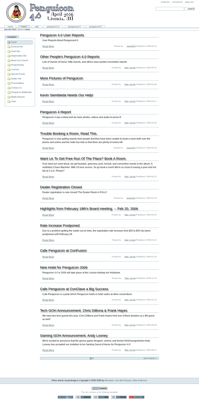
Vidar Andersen (140, 380)
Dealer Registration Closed (61, 187)
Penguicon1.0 (53, 26)
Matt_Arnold (130, 68)
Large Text (189, 2)
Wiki (36, 26)
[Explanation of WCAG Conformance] (84, 397)
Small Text (165, 2)
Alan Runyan (125, 380)
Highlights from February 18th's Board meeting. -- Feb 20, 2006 (89, 209)
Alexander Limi (111, 380)
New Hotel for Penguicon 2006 (63, 267)
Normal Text (177, 2)
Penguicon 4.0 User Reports (62, 35)
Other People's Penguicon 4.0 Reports (70, 57)
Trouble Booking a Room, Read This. (68, 133)
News (23, 26)
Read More (48, 46)
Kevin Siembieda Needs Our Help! (66, 95)
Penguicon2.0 (74, 26)
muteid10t (131, 46)
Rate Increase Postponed (59, 225)
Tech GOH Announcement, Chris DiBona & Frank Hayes (83, 310)
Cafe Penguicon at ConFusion (63, 250)
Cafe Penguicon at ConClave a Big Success (74, 289)
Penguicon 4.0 (40, 13)
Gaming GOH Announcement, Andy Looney (74, 335)
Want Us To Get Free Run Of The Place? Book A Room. (83, 158)
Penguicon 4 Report (55, 112)
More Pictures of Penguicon (61, 78)
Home (10, 26)
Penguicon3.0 (95, 26)
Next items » (150, 358)
